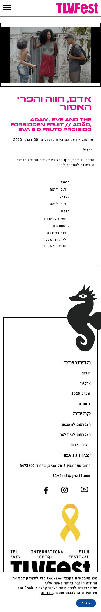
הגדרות (47, 593)
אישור (86, 603)
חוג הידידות (81, 445)
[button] (51, 7)
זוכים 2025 (81, 394)
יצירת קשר (76, 455)
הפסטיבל (77, 363)
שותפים (85, 404)
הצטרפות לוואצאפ (76, 424)
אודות (86, 373)
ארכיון (85, 383)
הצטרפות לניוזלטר (75, 435)
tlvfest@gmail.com (72, 476)
